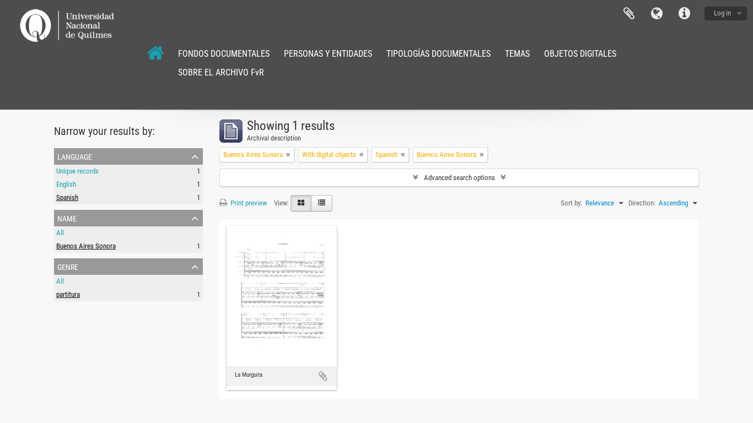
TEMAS (517, 53)
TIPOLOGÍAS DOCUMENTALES (438, 53)
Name (67, 217)
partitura (68, 294)
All (60, 233)
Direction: (641, 203)
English (66, 184)
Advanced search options (459, 177)
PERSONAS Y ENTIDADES (328, 53)
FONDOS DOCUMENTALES (224, 53)
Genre (67, 266)
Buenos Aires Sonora (86, 246)
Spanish (67, 197)
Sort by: (571, 203)
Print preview (248, 203)
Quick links (684, 14)
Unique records (77, 171)
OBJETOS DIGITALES (580, 53)
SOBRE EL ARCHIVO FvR (221, 72)
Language (656, 14)
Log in (722, 13)
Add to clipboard (323, 376)
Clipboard (629, 14)
